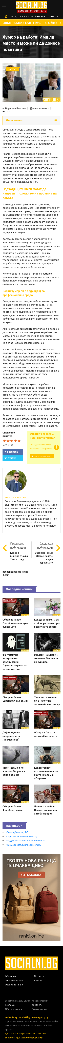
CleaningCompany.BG (17, 832)
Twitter (12, 458)
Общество (10, 976)
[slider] (12, 441)
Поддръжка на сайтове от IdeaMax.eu (25, 840)
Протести (39, 976)
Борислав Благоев (15, 108)
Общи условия (13, 1009)
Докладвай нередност (43, 456)
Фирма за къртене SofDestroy (21, 836)
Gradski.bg (24, 1017)
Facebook (12, 451)
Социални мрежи (14, 980)
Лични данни (39, 1009)
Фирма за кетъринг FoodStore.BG (23, 844)
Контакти (53, 16)
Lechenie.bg (11, 1017)
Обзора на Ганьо (14, 984)
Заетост (38, 980)
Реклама (40, 16)
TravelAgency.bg (40, 1017)
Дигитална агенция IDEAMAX (20, 1033)
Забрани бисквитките (32, 11)
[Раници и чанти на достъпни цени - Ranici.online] (31, 897)
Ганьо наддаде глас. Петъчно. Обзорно (31, 23)
